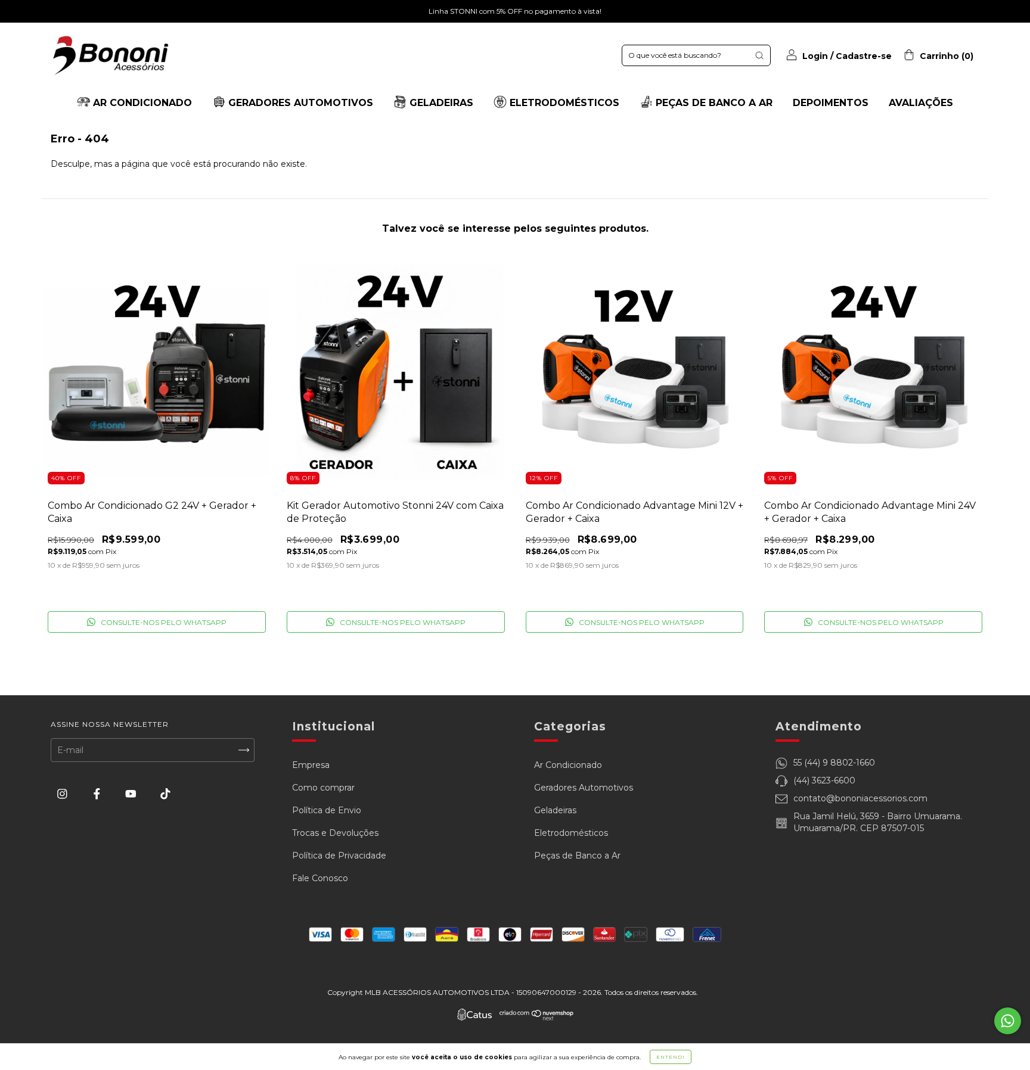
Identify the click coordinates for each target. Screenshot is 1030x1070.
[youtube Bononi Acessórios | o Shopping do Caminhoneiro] (132, 794)
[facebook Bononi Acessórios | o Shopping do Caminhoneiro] (98, 794)
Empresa (311, 765)
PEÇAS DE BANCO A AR (712, 102)
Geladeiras (555, 810)
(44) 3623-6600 (824, 780)
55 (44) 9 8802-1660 (834, 762)
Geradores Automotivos (583, 787)
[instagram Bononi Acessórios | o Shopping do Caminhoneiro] (63, 794)
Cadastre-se (864, 56)
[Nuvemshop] (537, 1017)
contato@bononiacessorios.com (860, 798)
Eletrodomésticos (571, 833)
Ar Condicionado (568, 765)
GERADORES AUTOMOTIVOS (299, 102)
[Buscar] (759, 55)
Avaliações (921, 102)
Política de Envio (326, 810)
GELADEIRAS (440, 102)
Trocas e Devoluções (335, 833)
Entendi (670, 1057)
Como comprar (323, 787)
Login (815, 56)
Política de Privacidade (339, 855)
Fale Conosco (320, 878)
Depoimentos (830, 102)
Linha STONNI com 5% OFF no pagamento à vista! (515, 11)
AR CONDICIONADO (141, 102)
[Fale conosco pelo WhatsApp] (1007, 1020)
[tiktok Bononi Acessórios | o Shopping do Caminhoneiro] (165, 794)
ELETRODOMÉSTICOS (563, 102)
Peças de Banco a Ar (577, 855)
